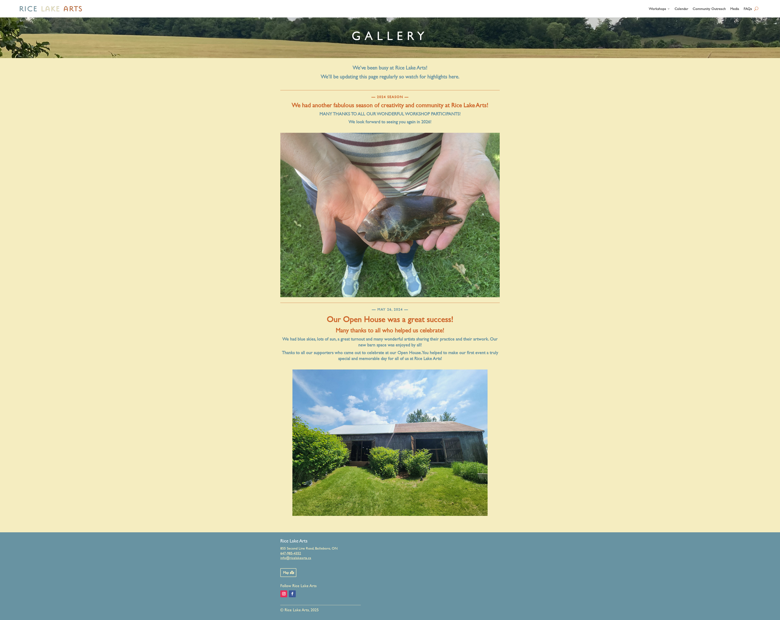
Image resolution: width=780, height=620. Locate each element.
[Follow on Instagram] (283, 593)
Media (734, 8)
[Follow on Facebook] (292, 593)
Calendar (681, 8)
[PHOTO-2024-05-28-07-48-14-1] (390, 515)
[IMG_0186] (390, 296)
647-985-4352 (290, 553)
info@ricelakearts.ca (295, 558)
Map (286, 572)
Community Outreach (709, 8)
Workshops (657, 8)
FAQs (748, 8)
